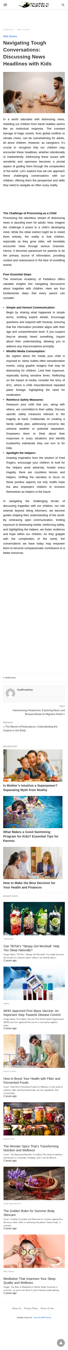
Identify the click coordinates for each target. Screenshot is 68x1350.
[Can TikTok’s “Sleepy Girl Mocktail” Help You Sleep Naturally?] (34, 918)
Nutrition (8, 1139)
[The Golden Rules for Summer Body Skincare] (34, 1183)
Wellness (8, 1271)
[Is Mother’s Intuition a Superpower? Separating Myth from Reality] (32, 765)
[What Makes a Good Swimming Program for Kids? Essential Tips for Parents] (32, 812)
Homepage (8, 30)
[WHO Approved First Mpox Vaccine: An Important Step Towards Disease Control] (34, 983)
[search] (63, 5)
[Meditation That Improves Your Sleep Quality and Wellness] (34, 1251)
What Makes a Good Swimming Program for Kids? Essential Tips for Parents (31, 836)
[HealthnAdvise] (34, 5)
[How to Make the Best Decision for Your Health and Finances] (32, 863)
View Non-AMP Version (42, 1317)
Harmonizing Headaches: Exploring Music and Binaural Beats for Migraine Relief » (39, 712)
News (6, 1003)
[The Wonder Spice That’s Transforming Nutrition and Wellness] (34, 1119)
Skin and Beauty (12, 1204)
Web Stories (23, 30)
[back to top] (61, 1343)
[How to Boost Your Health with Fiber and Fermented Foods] (34, 1051)
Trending (8, 939)
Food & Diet (9, 1071)
